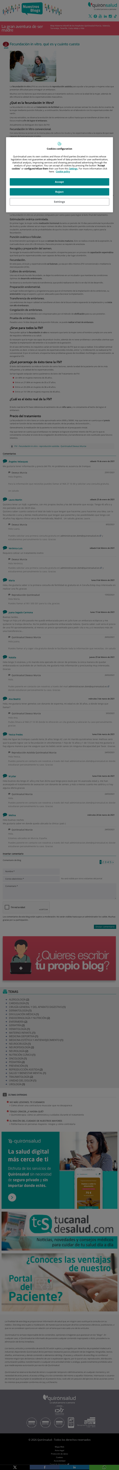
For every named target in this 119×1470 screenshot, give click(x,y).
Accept (59, 182)
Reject (59, 192)
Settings (59, 201)
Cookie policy (63, 171)
